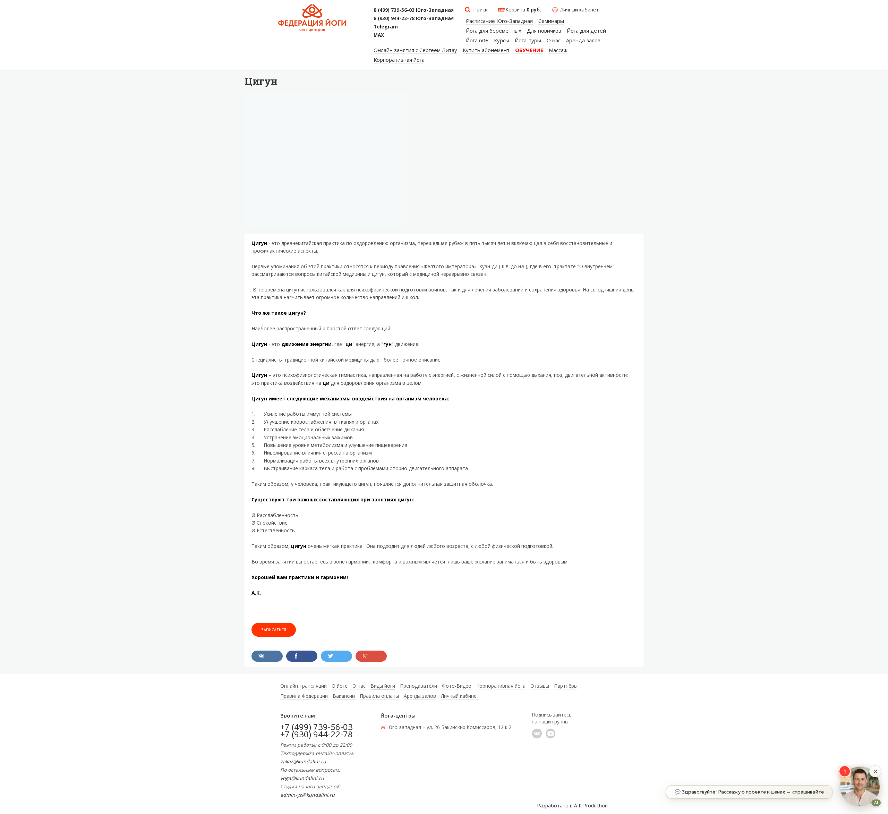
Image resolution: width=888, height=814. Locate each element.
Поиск (480, 9)
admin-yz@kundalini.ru (307, 794)
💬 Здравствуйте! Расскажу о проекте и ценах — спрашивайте (749, 792)
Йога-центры (398, 715)
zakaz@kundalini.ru (303, 761)
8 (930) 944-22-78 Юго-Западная (414, 18)
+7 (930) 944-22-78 (316, 734)
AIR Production (591, 805)
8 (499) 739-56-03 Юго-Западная (414, 10)
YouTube (550, 733)
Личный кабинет (579, 9)
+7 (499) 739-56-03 (316, 726)
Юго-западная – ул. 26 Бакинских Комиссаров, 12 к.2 (449, 727)
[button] (875, 771)
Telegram (386, 26)
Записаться (273, 629)
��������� (537, 733)
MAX (379, 35)
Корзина (523, 9)
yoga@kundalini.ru (302, 778)
